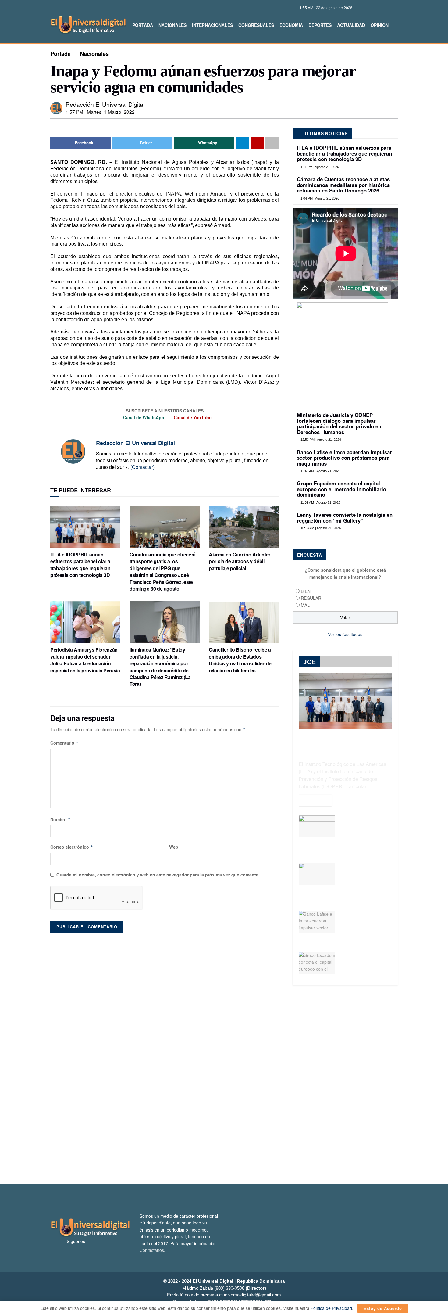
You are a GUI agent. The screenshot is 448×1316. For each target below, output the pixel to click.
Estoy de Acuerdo (383, 1308)
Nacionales (172, 25)
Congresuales (256, 25)
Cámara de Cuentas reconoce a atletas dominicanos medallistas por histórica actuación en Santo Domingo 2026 (343, 184)
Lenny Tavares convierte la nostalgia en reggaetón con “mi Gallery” (345, 517)
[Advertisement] (224, 1084)
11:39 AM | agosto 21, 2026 (320, 502)
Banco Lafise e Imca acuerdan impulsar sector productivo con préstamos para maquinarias (344, 457)
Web (173, 847)
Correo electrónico (71, 847)
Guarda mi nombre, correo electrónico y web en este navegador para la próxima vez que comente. (158, 875)
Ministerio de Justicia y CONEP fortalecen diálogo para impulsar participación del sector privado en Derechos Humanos (339, 423)
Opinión (380, 25)
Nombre (60, 819)
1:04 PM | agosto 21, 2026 (319, 198)
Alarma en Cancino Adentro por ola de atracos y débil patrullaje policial (240, 561)
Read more (315, 800)
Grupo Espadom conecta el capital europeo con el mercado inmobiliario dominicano (341, 489)
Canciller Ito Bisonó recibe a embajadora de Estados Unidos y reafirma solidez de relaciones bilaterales (240, 660)
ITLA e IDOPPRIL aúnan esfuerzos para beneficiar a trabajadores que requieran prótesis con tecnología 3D (80, 564)
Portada (142, 25)
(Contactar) (142, 466)
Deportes (320, 25)
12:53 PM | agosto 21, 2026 (320, 439)
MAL (305, 605)
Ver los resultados (345, 634)
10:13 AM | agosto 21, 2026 (320, 528)
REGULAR (311, 598)
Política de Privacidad (331, 1308)
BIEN (306, 591)
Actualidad (351, 25)
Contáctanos (152, 1250)
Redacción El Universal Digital (105, 104)
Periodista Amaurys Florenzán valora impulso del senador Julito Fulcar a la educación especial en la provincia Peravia (85, 660)
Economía (291, 25)
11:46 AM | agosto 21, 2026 (320, 471)
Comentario (64, 743)
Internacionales (212, 25)
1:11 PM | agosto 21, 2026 (319, 167)
